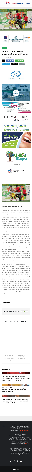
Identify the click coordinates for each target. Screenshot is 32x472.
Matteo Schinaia (24, 430)
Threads (15, 63)
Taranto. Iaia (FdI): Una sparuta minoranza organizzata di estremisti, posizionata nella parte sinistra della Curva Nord (15, 401)
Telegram (6, 63)
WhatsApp (20, 60)
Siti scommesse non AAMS (6, 414)
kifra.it (27, 443)
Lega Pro (4, 47)
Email (23, 63)
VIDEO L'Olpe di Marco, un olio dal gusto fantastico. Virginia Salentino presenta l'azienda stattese (14, 389)
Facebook (11, 60)
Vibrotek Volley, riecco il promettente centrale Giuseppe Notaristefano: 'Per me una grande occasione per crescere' (16, 378)
